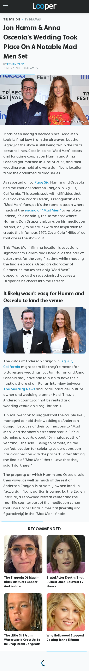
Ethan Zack (15, 64)
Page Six (41, 182)
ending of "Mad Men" (43, 210)
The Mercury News (19, 389)
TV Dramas (32, 19)
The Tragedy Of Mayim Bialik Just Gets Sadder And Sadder (21, 581)
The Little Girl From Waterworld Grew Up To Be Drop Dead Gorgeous (22, 639)
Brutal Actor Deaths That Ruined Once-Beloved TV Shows (65, 581)
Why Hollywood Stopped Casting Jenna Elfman (65, 637)
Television (11, 19)
